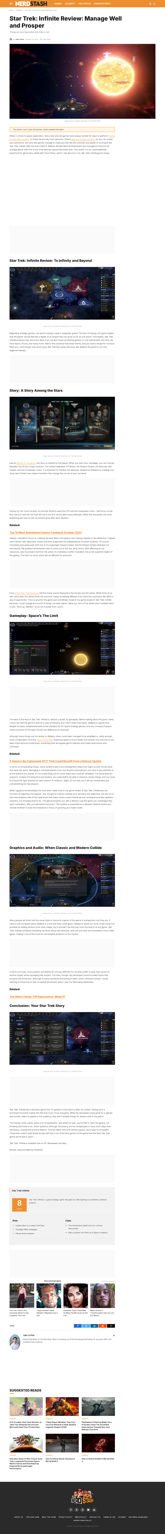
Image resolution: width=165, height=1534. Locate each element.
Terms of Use (109, 1517)
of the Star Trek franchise (27, 593)
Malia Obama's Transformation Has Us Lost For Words (102, 1313)
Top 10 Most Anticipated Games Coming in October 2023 (46, 532)
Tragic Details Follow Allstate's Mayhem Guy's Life (47, 1313)
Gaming (58, 3)
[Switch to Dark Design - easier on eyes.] (154, 4)
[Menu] (11, 3)
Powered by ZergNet (108, 1281)
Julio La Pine (19, 39)
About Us (18, 1517)
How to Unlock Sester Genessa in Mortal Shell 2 (60, 1460)
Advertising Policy (82, 1520)
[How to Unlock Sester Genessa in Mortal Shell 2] (62, 1443)
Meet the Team (49, 1517)
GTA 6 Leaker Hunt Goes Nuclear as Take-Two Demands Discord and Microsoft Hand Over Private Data (26, 1424)
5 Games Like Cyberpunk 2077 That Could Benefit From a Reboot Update (55, 761)
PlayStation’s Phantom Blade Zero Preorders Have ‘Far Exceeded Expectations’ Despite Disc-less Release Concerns (97, 1426)
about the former (45, 740)
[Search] (150, 3)
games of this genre (26, 463)
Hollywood (85, 3)
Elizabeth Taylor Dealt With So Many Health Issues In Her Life (75, 1313)
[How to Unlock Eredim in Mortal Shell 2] (98, 1443)
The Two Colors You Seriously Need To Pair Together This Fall (19, 1313)
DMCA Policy (81, 1517)
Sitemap (122, 1517)
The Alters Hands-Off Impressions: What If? (37, 996)
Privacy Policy (65, 1517)
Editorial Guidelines (138, 1517)
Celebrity (70, 3)
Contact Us (94, 1517)
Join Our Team (32, 1517)
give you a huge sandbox (83, 139)
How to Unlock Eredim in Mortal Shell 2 (98, 1460)
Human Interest (102, 3)
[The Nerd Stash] (31, 3)
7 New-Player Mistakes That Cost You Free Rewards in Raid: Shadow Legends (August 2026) (61, 1424)
